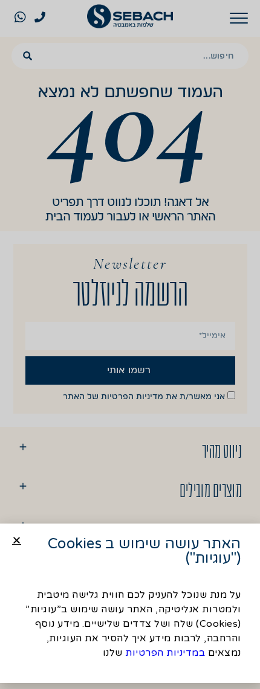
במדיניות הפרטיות (165, 653)
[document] (130, 344)
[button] (16, 540)
